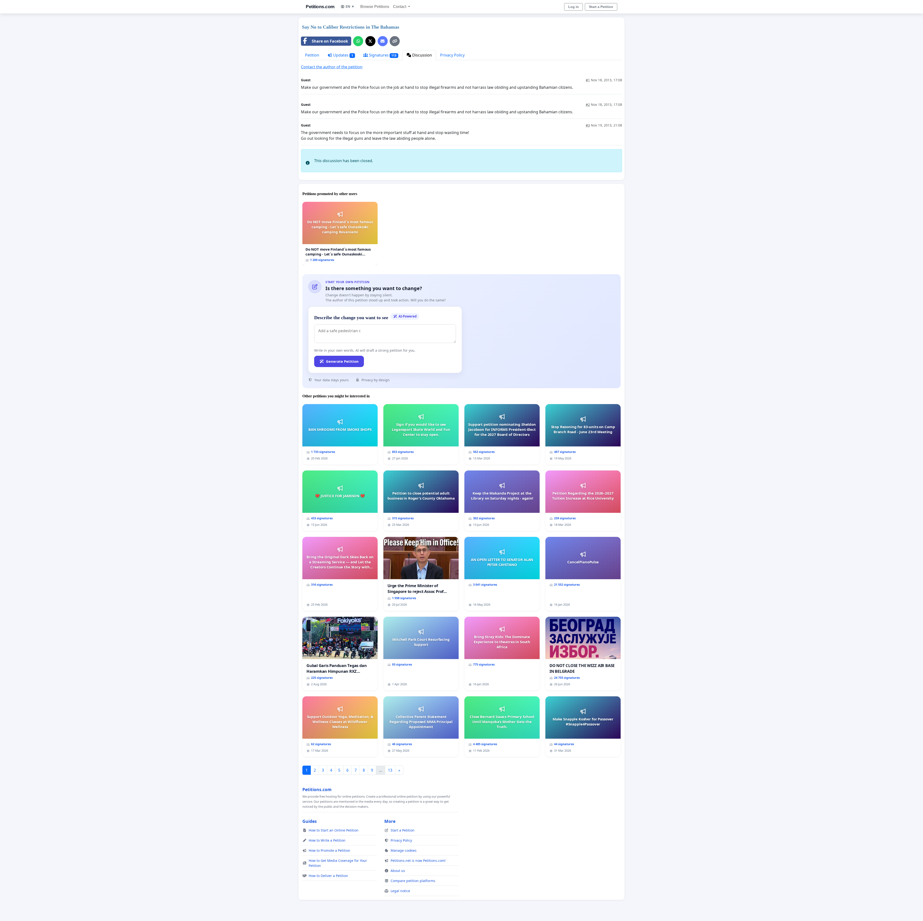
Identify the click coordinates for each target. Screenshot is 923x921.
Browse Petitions (374, 7)
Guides (309, 821)
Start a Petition (601, 7)
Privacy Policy (452, 55)
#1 (588, 80)
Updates (342, 55)
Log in (573, 7)
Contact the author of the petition (331, 67)
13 (390, 770)
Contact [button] (400, 7)
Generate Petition (342, 361)
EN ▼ (350, 6)
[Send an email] (383, 41)
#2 (588, 104)
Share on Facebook (330, 41)
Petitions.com (320, 6)
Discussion (421, 55)
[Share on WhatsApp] (358, 41)
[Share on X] (370, 41)
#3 (588, 125)
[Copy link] (395, 41)
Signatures (382, 55)
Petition (312, 55)
